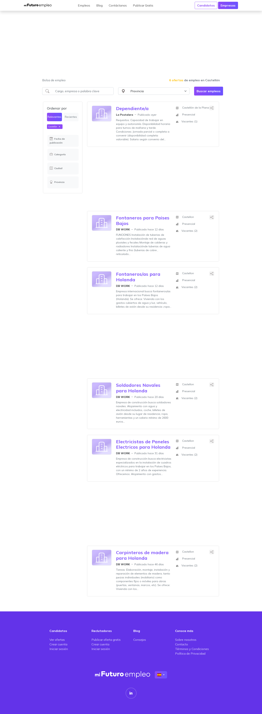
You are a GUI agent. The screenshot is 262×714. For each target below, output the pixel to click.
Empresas (228, 5)
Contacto (181, 644)
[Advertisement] (131, 47)
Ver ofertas (57, 640)
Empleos (84, 5)
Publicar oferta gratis (106, 640)
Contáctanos (118, 5)
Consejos (139, 640)
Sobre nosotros (185, 640)
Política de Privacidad (190, 653)
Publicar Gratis (143, 5)
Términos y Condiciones (192, 649)
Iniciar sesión (58, 649)
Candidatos (206, 5)
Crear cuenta (58, 644)
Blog (99, 5)
